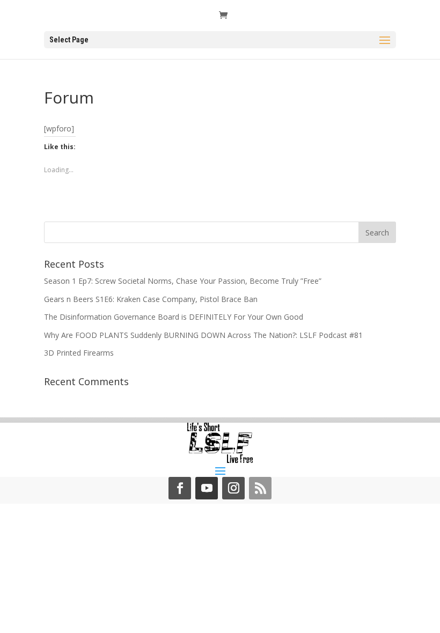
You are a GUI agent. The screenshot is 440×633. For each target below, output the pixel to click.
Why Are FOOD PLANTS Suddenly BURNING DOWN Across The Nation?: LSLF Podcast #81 (203, 335)
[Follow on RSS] (260, 488)
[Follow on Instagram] (233, 488)
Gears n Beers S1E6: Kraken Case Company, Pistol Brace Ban (151, 299)
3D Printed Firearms (79, 353)
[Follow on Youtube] (206, 488)
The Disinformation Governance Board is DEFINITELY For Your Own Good (173, 317)
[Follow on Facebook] (179, 488)
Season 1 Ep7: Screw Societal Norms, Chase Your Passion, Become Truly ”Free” (182, 281)
